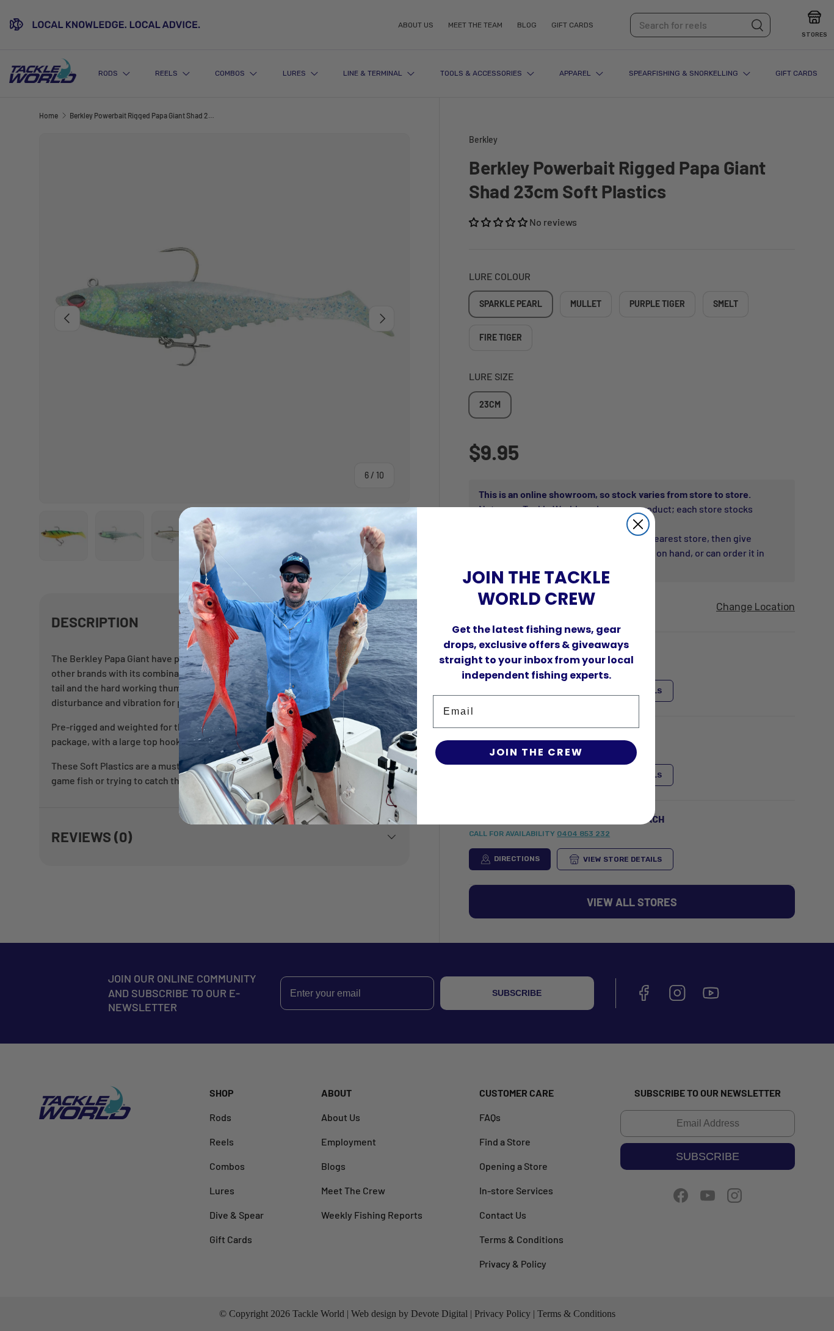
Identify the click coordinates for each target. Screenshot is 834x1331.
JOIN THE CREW (536, 752)
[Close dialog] (638, 524)
